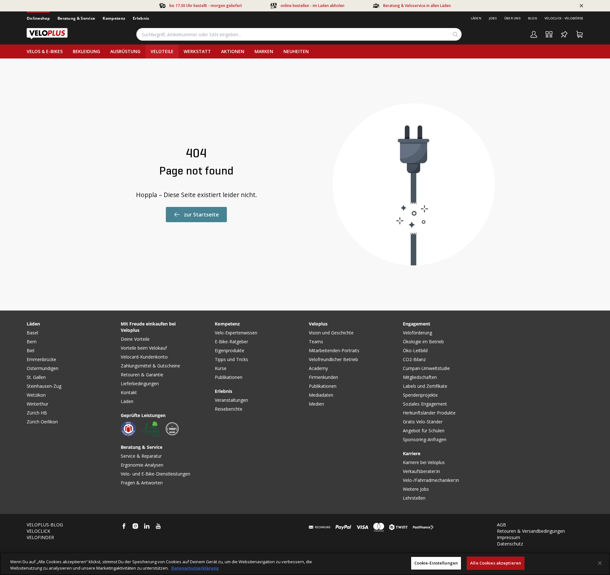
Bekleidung (86, 51)
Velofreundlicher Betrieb (333, 359)
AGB (501, 525)
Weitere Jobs (416, 489)
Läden (476, 18)
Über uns (512, 18)
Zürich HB (37, 413)
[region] (305, 563)
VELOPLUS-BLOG (45, 525)
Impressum (508, 537)
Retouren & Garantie (142, 375)
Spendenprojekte (420, 395)
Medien (316, 404)
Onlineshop (38, 18)
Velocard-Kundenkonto (144, 357)
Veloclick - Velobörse (564, 18)
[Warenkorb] (579, 34)
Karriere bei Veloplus (424, 462)
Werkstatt (197, 51)
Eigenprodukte (229, 350)
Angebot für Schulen (423, 431)
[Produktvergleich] (549, 34)
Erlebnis (141, 18)
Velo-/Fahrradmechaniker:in (431, 480)
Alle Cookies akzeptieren (495, 563)
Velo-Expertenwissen (236, 333)
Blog (532, 18)
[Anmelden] (533, 34)
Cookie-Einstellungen (436, 563)
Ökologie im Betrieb (423, 342)
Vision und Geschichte (331, 333)
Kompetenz (114, 18)
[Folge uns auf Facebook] (124, 526)
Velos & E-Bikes (45, 51)
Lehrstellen (414, 498)
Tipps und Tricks (231, 359)
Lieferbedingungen (140, 383)
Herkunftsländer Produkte (429, 413)
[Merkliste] (564, 34)
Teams (316, 342)
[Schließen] (600, 563)
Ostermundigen (42, 368)
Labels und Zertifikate (425, 386)
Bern (32, 342)
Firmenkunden (323, 377)
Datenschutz (510, 544)
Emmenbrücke (41, 359)
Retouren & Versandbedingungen (531, 531)
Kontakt (129, 392)
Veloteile (162, 51)
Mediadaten (321, 395)
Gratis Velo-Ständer (423, 422)
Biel (30, 350)
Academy (318, 368)
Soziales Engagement (425, 404)
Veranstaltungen (231, 400)
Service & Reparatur (141, 456)
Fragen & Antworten (142, 483)
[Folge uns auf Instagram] (135, 526)
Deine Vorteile (135, 339)
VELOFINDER (40, 537)
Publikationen (228, 377)
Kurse (221, 368)
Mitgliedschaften (420, 377)
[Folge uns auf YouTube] (158, 526)
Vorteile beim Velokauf (144, 348)
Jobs (493, 18)
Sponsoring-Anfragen (424, 439)
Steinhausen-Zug (44, 386)
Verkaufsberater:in (421, 471)
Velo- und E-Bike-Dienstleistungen (155, 474)
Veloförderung (417, 333)
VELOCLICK (38, 531)
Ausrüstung (125, 51)
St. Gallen (36, 377)
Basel (32, 333)
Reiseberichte (228, 409)
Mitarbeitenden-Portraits (334, 350)
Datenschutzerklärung (195, 568)
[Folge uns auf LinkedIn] (147, 526)
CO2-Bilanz (414, 359)
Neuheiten (296, 51)
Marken (263, 51)
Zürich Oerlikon (42, 422)
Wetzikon (36, 395)
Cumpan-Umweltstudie (426, 368)
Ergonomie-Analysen (142, 465)
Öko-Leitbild (415, 350)
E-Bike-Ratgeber (231, 342)
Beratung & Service (76, 18)
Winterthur (37, 404)
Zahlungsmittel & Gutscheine (150, 366)
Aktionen (232, 51)
